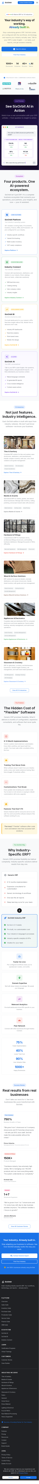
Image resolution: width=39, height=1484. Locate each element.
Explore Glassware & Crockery (15, 686)
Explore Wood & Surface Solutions (16, 600)
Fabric (3, 1400)
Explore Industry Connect (14, 302)
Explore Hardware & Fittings (14, 557)
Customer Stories (7, 1364)
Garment (4, 1403)
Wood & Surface (7, 1390)
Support (4, 1448)
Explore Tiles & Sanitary (13, 477)
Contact (4, 1445)
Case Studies (6, 1368)
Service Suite (6, 1323)
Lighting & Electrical (8, 1412)
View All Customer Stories (19, 1231)
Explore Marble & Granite (13, 516)
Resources (5, 1442)
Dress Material (6, 1409)
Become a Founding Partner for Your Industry (17, 1427)
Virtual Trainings (6, 1356)
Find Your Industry (19, 54)
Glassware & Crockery (8, 1397)
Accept (28, 1477)
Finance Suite (6, 1326)
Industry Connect (7, 1344)
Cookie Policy (6, 1465)
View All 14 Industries (19, 695)
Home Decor (5, 1406)
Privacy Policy (6, 1459)
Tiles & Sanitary (6, 1381)
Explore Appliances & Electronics (15, 644)
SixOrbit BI (5, 1341)
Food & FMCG (6, 1415)
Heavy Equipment (7, 1421)
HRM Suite (5, 1329)
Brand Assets (6, 1451)
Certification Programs (8, 1353)
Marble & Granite (7, 1384)
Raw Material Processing (9, 1418)
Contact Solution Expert (25, 2)
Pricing (4, 1439)
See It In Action (19, 49)
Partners (4, 1436)
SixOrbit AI (5, 1338)
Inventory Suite (6, 1313)
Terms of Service (7, 1462)
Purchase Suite (6, 1316)
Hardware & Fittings (8, 1387)
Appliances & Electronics (9, 1393)
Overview (5, 1306)
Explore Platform (11, 255)
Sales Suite (5, 1309)
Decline (10, 1477)
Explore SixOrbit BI (12, 350)
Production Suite (7, 1319)
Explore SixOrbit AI (12, 397)
